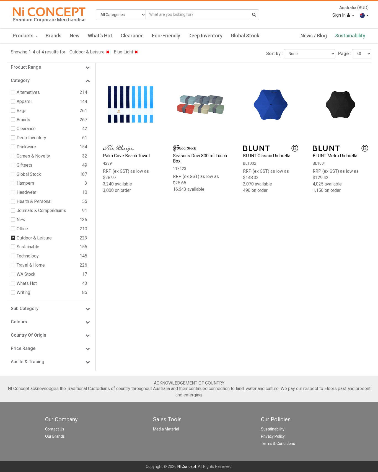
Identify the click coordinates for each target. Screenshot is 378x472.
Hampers (25, 183)
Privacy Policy (273, 436)
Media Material (166, 429)
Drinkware (26, 146)
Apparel (24, 101)
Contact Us (54, 429)
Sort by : (274, 53)
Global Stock (245, 35)
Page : (344, 53)
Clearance (132, 35)
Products (24, 35)
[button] (364, 15)
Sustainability (350, 35)
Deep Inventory (205, 35)
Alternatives (28, 92)
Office (22, 228)
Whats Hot (27, 283)
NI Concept (186, 466)
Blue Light (123, 52)
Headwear (26, 192)
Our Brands (55, 436)
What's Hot (100, 35)
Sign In (339, 15)
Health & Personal (34, 201)
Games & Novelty (33, 156)
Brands (53, 35)
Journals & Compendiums (41, 210)
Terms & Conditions (278, 443)
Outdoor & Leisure (87, 52)
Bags (22, 110)
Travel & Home (31, 265)
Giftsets (24, 165)
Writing (23, 292)
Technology (28, 256)
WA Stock (26, 274)
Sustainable (28, 246)
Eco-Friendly (166, 35)
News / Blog (314, 35)
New (74, 35)
